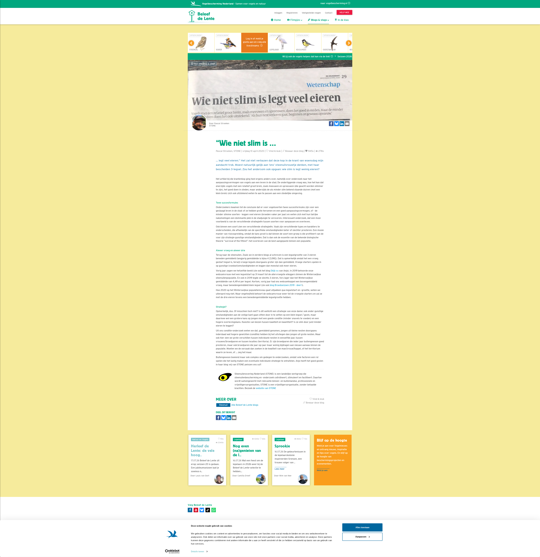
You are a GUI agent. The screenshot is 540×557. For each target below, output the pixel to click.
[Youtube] (196, 510)
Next (349, 43)
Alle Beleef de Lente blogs (244, 405)
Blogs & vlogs (318, 20)
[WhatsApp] (213, 510)
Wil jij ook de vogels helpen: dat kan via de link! (280, 56)
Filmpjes (295, 20)
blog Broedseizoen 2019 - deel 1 (286, 285)
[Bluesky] (202, 510)
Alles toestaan (362, 527)
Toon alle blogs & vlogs (204, 64)
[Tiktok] (207, 510)
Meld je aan (322, 470)
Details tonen (197, 551)
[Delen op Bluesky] (336, 123)
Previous (191, 43)
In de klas (343, 20)
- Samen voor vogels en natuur (234, 3)
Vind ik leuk (274, 151)
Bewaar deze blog (294, 151)
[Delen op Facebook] (331, 123)
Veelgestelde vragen (311, 13)
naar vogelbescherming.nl (333, 3)
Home (277, 20)
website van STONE (266, 388)
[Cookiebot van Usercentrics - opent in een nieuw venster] (172, 551)
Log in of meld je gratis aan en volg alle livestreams (254, 42)
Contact (328, 13)
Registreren (292, 13)
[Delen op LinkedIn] (341, 123)
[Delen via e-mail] (347, 123)
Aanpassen (360, 536)
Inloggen (278, 13)
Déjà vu (274, 270)
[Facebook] (190, 510)
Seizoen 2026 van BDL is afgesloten (330, 56)
